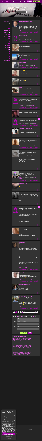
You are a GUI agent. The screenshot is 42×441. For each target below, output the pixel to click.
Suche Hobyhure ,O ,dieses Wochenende (25, 128)
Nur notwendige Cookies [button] (9, 436)
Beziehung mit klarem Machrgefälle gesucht (26, 21)
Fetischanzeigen (30, 429)
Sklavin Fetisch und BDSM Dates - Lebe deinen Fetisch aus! (21, 346)
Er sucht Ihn (6, 43)
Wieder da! (30, 1)
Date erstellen (23, 332)
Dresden (16, 439)
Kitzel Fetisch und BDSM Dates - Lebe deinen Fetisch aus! (21, 354)
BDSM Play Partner (7, 34)
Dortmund (34, 187)
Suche (30, 332)
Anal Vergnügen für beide (23, 183)
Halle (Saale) (35, 123)
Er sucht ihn (29, 430)
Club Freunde (6, 32)
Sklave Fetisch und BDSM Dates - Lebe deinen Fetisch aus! (21, 338)
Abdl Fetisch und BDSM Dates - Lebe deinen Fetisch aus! (21, 353)
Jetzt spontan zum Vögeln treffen (24, 284)
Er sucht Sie (6, 45)
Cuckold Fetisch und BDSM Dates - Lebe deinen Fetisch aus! (21, 341)
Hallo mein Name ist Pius (23, 35)
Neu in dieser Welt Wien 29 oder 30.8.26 (25, 296)
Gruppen (4, 62)
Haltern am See (33, 145)
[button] (8, 438)
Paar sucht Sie (6, 58)
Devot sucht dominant (22, 62)
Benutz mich (21, 110)
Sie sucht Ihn (6, 49)
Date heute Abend (22, 272)
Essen (34, 65)
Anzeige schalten (33, 32)
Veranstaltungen (6, 21)
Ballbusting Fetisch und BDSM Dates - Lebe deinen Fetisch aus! (22, 344)
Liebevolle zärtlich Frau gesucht (24, 207)
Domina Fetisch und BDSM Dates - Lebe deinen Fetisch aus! (21, 347)
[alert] (8, 425)
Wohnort (15, 321)
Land (15, 318)
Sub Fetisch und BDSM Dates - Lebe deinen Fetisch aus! (21, 348)
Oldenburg (32, 92)
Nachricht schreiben (24, 32)
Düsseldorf (16, 435)
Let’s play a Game (22, 242)
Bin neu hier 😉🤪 (22, 70)
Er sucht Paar (6, 47)
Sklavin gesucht (21, 119)
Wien (34, 306)
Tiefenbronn (32, 166)
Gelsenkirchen (35, 39)
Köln (31, 30)
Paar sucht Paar (6, 60)
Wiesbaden (32, 105)
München (16, 432)
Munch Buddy (6, 30)
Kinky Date (5, 28)
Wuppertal (32, 279)
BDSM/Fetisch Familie (7, 36)
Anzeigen (14, 316)
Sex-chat (4, 18)
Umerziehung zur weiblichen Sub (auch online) (26, 228)
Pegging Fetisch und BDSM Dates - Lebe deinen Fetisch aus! (21, 345)
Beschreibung (14, 330)
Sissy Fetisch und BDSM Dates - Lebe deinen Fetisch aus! (21, 339)
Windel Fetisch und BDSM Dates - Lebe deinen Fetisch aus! (21, 340)
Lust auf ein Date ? (22, 139)
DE (24, 1)
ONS (4, 38)
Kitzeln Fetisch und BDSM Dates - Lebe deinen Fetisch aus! (21, 352)
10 (35, 312)
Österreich (32, 306)
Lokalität (4, 23)
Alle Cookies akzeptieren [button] (8, 434)
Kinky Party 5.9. (21, 54)
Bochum (26, 267)
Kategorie (14, 326)
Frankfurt (16, 433)
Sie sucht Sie (6, 51)
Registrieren (36, 1)
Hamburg (32, 57)
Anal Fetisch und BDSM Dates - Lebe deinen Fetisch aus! (21, 351)
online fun (20, 87)
